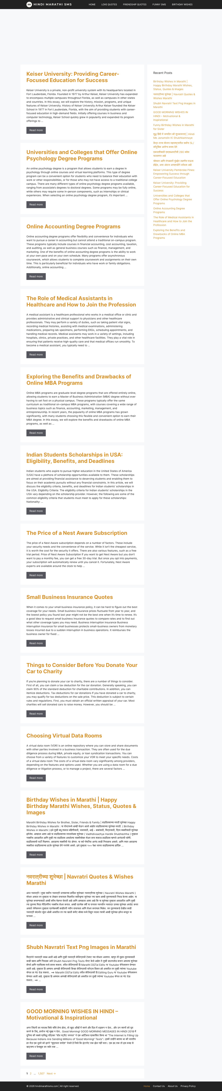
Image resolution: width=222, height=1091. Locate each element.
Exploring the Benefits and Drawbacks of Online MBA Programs (78, 379)
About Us (173, 1086)
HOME (92, 4)
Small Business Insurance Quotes (69, 597)
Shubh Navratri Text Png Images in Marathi (81, 947)
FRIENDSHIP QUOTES (134, 4)
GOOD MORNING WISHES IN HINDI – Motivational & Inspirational (72, 1014)
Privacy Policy (188, 1086)
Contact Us (159, 1086)
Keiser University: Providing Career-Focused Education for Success (72, 77)
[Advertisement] (111, 35)
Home (147, 1086)
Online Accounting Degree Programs (73, 226)
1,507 (41, 1073)
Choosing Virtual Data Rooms (64, 735)
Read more (36, 130)
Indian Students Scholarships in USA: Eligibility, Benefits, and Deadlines (74, 457)
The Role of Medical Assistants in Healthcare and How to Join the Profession (81, 301)
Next (51, 1073)
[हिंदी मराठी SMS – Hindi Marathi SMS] (49, 4)
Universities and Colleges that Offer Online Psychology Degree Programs (81, 155)
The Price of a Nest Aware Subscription (76, 533)
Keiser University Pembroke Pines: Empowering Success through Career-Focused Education (174, 173)
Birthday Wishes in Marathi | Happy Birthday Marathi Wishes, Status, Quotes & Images (81, 805)
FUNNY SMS (159, 4)
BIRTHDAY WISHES (182, 4)
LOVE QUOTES (109, 4)
